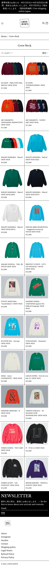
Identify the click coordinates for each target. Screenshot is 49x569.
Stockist (4, 540)
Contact (4, 543)
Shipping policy (8, 547)
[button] (43, 23)
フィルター (6, 53)
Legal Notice (6, 550)
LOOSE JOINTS (12, 564)
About (4, 533)
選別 (44, 53)
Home (4, 36)
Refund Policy (7, 554)
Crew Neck (14, 36)
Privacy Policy (7, 557)
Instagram (6, 536)
